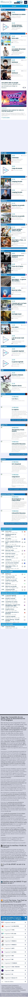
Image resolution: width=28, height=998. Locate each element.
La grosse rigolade (17, 361)
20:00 (13, 348)
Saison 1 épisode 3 (16, 282)
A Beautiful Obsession (19, 444)
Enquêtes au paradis (18, 205)
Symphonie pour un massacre (18, 256)
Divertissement (16, 54)
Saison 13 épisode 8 (16, 217)
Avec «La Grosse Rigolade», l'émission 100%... (18, 364)
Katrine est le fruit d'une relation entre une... (17, 268)
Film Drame (15, 261)
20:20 (13, 36)
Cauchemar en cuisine (19, 14)
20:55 (13, 253)
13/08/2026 (15, 474)
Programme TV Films (15, 991)
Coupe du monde (17, 168)
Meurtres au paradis (18, 216)
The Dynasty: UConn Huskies (18, 430)
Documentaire (16, 438)
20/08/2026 (15, 427)
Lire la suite (6, 117)
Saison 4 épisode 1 (16, 74)
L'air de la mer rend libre (18, 338)
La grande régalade (18, 351)
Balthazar (15, 62)
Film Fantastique (16, 161)
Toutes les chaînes (9, 981)
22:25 (13, 23)
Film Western (15, 234)
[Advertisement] (14, 136)
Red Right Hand (16, 314)
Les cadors (15, 327)
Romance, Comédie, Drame (18, 400)
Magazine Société (16, 389)
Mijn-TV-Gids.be (16, 994)
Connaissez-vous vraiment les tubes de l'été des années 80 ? (13, 110)
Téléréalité (15, 29)
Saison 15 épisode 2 (16, 16)
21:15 (13, 301)
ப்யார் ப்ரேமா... (15, 398)
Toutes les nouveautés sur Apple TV (18, 454)
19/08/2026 (15, 441)
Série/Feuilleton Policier (18, 65)
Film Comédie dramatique (18, 245)
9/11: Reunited (16, 464)
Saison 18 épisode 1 (16, 193)
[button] (24, 87)
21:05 (13, 325)
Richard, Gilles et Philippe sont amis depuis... (19, 40)
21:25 (13, 383)
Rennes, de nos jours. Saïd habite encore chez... (18, 341)
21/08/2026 (15, 396)
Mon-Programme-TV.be (7, 994)
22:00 (13, 70)
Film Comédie (16, 42)
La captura (15, 409)
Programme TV (10, 922)
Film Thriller (15, 318)
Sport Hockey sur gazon (18, 170)
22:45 (13, 264)
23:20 (13, 237)
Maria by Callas (16, 290)
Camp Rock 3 (16, 476)
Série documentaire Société (19, 377)
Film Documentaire (17, 294)
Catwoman (15, 157)
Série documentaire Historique (19, 283)
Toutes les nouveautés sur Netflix (18, 419)
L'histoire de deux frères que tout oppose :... (18, 329)
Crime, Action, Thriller (17, 417)
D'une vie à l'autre (17, 266)
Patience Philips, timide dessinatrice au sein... (17, 160)
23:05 (13, 190)
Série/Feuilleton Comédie (18, 184)
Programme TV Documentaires (12, 990)
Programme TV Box (9, 987)
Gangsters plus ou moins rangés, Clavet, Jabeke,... (17, 259)
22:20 (13, 288)
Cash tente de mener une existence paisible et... (18, 316)
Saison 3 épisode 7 (16, 63)
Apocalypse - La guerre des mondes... (19, 280)
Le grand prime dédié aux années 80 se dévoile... (18, 52)
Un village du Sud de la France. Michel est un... (19, 307)
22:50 (13, 312)
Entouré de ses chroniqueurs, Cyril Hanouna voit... (19, 353)
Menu (25, 2)
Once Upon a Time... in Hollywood (19, 240)
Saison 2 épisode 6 (16, 207)
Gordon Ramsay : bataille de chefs (17, 25)
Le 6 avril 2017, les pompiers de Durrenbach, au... (19, 388)
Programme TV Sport (6, 985)
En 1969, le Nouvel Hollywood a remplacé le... (19, 243)
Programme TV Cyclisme (9, 988)
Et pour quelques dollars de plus (17, 229)
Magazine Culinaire (17, 17)
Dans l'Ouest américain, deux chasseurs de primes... (18, 233)
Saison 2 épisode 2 (16, 28)
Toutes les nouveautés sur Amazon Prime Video (15, 523)
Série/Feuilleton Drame (18, 208)
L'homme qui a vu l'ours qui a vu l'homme (19, 303)
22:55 (13, 155)
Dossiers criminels (17, 375)
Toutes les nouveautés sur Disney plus (17, 489)
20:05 (13, 60)
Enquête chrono (17, 385)
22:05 (13, 214)
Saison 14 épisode (16, 376)
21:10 (13, 179)
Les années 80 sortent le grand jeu (19, 49)
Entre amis (15, 38)
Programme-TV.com (22, 993)
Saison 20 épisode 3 (16, 183)
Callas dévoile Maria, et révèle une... (19, 292)
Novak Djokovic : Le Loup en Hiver (18, 499)
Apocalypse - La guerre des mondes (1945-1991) (12, 605)
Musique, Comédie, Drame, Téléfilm (18, 486)
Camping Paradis (17, 181)
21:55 (13, 47)
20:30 (13, 12)
